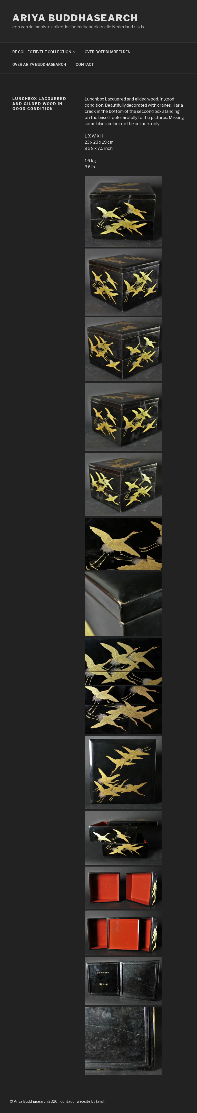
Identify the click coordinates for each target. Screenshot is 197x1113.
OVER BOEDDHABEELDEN (108, 52)
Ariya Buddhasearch (75, 18)
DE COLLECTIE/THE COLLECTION (41, 52)
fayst (100, 1101)
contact (67, 1101)
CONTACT (85, 64)
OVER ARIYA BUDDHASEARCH (39, 64)
